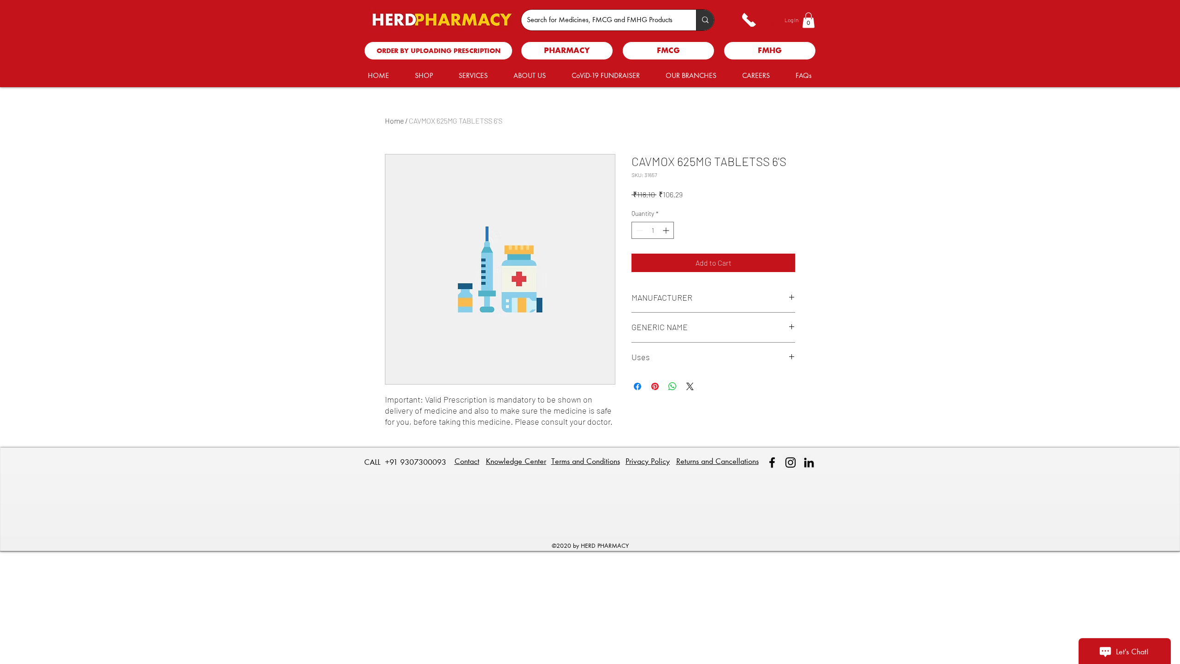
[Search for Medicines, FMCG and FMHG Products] (705, 20)
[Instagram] (790, 462)
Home (394, 120)
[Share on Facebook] (637, 386)
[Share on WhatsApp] (672, 386)
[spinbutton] (652, 230)
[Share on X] (690, 386)
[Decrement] (638, 230)
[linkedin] (809, 462)
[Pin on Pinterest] (655, 386)
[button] (808, 20)
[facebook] (772, 462)
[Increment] (667, 230)
